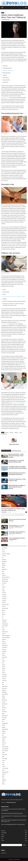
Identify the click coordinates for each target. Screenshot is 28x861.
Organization (5, 715)
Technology (4, 758)
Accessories (4, 547)
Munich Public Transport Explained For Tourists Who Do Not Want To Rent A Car (13, 821)
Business (4, 575)
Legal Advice (4, 686)
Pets (3, 721)
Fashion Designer (6, 635)
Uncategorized (5, 772)
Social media (5, 750)
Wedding (4, 780)
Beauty (3, 563)
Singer (3, 739)
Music (3, 705)
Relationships (5, 729)
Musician (4, 707)
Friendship (4, 647)
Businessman (5, 579)
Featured (4, 639)
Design (3, 614)
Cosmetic (4, 600)
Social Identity (5, 746)
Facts (3, 627)
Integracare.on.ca (5, 97)
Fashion (3, 633)
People (3, 719)
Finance (3, 641)
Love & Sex (4, 688)
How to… (4, 672)
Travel (3, 766)
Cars (3, 585)
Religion (4, 731)
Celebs (3, 590)
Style (3, 756)
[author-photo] (14, 442)
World (3, 781)
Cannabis (4, 583)
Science (3, 733)
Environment (5, 625)
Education (11, 432)
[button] (2, 7)
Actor (3, 549)
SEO (3, 735)
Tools (3, 764)
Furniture (4, 649)
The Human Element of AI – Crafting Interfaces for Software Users (14, 817)
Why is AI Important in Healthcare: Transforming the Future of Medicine (16, 487)
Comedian (4, 594)
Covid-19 (4, 602)
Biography (4, 569)
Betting (3, 565)
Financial (4, 643)
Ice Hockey (4, 674)
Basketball (4, 561)
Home (2, 10)
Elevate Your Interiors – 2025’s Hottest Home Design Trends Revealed (16, 456)
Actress (3, 551)
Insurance (4, 680)
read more (23, 364)
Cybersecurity (5, 608)
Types (3, 770)
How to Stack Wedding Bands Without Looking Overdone (13, 824)
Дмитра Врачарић (5, 19)
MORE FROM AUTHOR (16, 450)
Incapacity (4, 676)
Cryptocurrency (5, 604)
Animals (4, 555)
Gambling (4, 651)
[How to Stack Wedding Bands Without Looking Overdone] (4, 539)
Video (3, 776)
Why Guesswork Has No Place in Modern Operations (12, 813)
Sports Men (4, 754)
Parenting (4, 717)
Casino (3, 586)
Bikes (3, 567)
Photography (5, 723)
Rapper (3, 727)
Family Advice (5, 631)
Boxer (3, 573)
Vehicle (3, 774)
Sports (3, 752)
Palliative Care (4, 434)
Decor (3, 612)
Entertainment (5, 624)
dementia (6, 432)
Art (2, 557)
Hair (3, 663)
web (3, 778)
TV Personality (5, 768)
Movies (3, 702)
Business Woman (6, 577)
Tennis (3, 760)
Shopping (4, 737)
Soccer (3, 744)
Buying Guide (5, 581)
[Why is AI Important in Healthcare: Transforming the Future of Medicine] (4, 487)
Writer (3, 783)
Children (4, 592)
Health (6, 10)
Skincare (4, 742)
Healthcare (16, 432)
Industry (4, 678)
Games (3, 655)
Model (3, 696)
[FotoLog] (14, 3)
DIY (3, 616)
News (3, 713)
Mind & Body (5, 694)
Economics (4, 620)
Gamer (3, 653)
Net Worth (4, 711)
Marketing (4, 692)
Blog (3, 571)
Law (3, 684)
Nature (3, 709)
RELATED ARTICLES (6, 450)
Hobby (3, 668)
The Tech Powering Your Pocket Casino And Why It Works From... (13, 509)
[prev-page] (2, 492)
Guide (3, 661)
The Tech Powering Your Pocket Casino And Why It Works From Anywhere (13, 810)
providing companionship (17, 402)
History (3, 666)
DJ (2, 618)
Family (3, 629)
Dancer (3, 610)
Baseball (4, 559)
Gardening (4, 657)
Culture (3, 606)
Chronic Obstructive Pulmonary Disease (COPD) (14, 296)
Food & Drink (5, 645)
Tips (3, 762)
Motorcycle (4, 700)
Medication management (8, 70)
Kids (3, 682)
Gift (3, 659)
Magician (4, 690)
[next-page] (4, 492)
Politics (3, 725)
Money (3, 698)
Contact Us (3, 853)
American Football (6, 553)
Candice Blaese (4, 512)
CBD (3, 588)
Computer (4, 598)
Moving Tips (4, 703)
